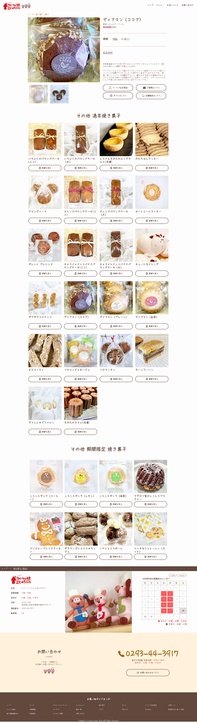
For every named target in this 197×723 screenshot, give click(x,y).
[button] (160, 5)
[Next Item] (95, 50)
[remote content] (164, 597)
